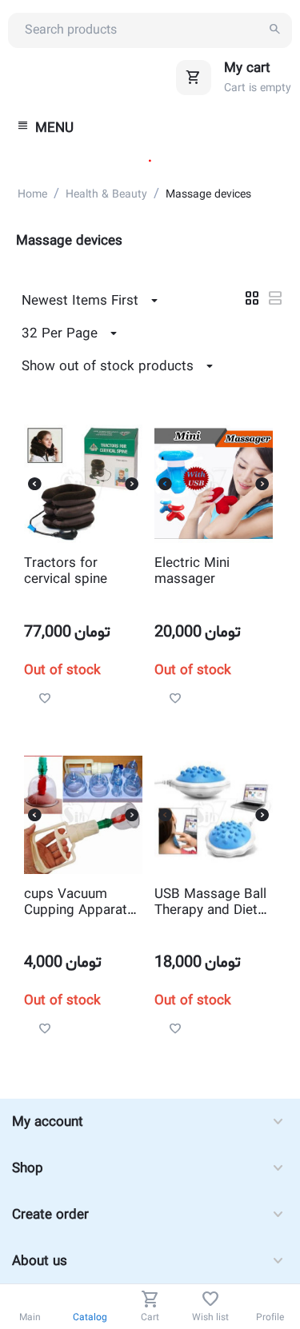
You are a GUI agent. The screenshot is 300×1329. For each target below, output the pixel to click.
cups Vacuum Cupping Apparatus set (83, 903)
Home (32, 194)
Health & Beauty (106, 194)
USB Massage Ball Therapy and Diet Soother (210, 903)
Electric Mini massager (192, 572)
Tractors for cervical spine (65, 572)
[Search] (274, 30)
